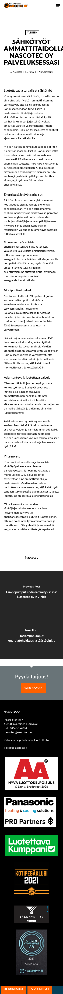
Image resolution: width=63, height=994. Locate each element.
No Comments (46, 72)
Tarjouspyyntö (33, 688)
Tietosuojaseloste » (15, 747)
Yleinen (32, 33)
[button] (58, 5)
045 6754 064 (18, 728)
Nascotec (17, 72)
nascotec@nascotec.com (19, 732)
